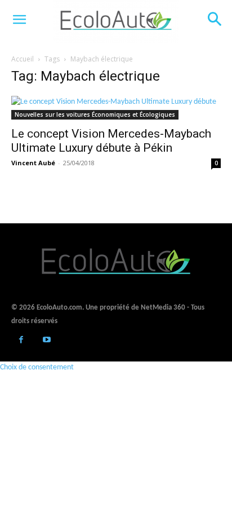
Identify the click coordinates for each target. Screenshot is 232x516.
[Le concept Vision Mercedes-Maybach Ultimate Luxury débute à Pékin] (116, 108)
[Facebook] (21, 341)
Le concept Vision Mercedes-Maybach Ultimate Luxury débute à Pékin (111, 141)
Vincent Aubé (33, 162)
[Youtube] (46, 341)
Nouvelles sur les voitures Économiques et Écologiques (95, 114)
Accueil (22, 59)
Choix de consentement (37, 367)
